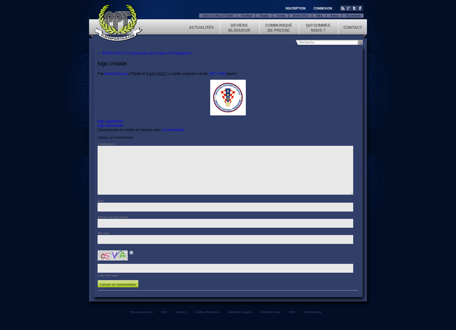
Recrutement (312, 312)
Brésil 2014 (301, 15)
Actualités (201, 27)
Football (246, 15)
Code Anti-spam (108, 275)
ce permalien (173, 130)
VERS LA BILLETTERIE (217, 15)
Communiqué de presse (278, 27)
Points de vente (270, 312)
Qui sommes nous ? (318, 27)
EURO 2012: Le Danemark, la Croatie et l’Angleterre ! (145, 53)
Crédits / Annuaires (207, 312)
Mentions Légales (240, 312)
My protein (353, 15)
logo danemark (110, 125)
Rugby (264, 15)
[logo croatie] (228, 97)
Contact (352, 27)
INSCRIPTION (295, 8)
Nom (101, 201)
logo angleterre (110, 121)
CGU (292, 312)
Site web (103, 233)
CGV (164, 312)
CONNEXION (323, 8)
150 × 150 (217, 74)
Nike (319, 15)
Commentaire (106, 144)
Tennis (280, 15)
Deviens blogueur (239, 27)
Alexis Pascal (115, 74)
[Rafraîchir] (131, 253)
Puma (334, 15)
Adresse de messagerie (113, 217)
